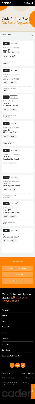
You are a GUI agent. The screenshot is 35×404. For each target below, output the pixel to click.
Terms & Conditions (27, 373)
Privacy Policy (6, 373)
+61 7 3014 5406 (17, 275)
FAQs (4, 321)
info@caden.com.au (17, 281)
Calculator (6, 350)
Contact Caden (33, 391)
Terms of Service (21, 384)
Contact (5, 339)
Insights (5, 333)
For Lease (5, 310)
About (4, 316)
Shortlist (5, 344)
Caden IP (5, 327)
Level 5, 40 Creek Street (17, 268)
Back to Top (29, 377)
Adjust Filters (6, 35)
